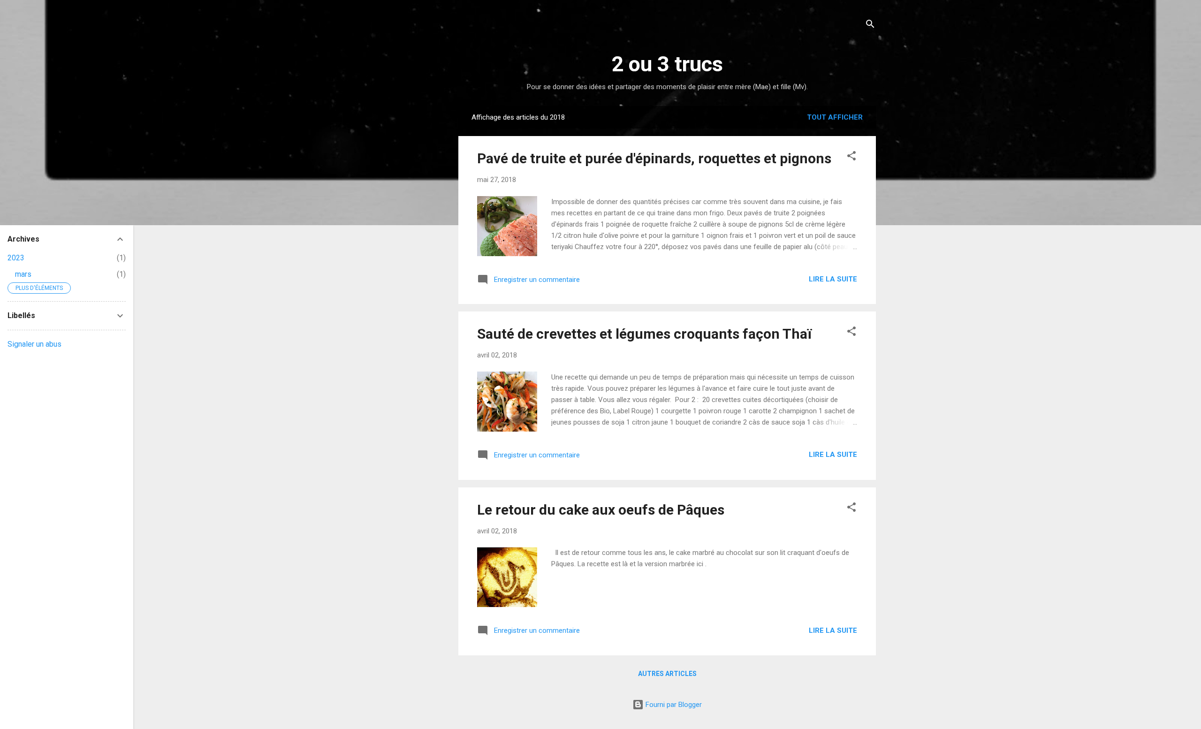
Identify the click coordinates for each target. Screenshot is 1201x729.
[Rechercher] (870, 25)
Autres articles (667, 673)
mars (23, 274)
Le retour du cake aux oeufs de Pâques (600, 509)
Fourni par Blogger (673, 704)
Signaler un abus (34, 344)
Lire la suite (833, 279)
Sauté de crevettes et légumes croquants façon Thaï (644, 334)
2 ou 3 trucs (667, 64)
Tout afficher (835, 117)
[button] (851, 157)
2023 (16, 257)
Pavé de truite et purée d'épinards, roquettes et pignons (654, 158)
